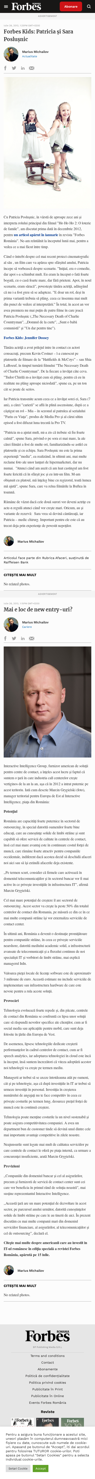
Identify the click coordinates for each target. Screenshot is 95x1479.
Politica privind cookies (47, 1382)
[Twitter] (14, 69)
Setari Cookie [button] (18, 1468)
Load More (47, 1313)
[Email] (31, 69)
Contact (47, 1362)
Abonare (70, 6)
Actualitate (29, 56)
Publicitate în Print (47, 1389)
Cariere (27, 626)
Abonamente (48, 1369)
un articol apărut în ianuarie (36, 234)
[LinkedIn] (22, 69)
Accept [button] (41, 1468)
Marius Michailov (35, 52)
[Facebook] (5, 69)
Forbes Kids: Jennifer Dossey (26, 337)
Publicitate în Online (47, 1396)
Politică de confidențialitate (47, 1376)
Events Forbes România (47, 1402)
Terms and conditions (47, 1356)
